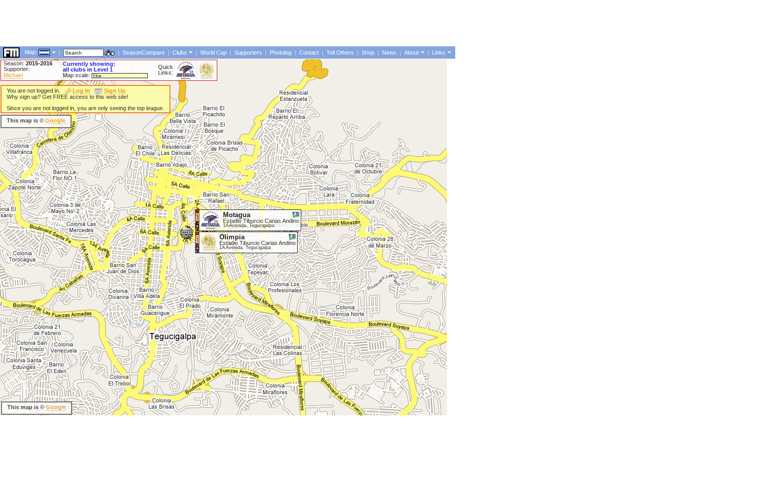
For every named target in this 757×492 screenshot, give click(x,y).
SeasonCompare (144, 52)
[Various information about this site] (421, 52)
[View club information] (190, 52)
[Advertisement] (187, 23)
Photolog (280, 52)
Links (438, 52)
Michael (13, 75)
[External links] (448, 52)
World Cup (213, 52)
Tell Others (340, 52)
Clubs (180, 52)
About (411, 52)
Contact (309, 52)
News (389, 52)
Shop (368, 52)
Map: (31, 52)
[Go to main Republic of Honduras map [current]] (38, 52)
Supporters (248, 52)
